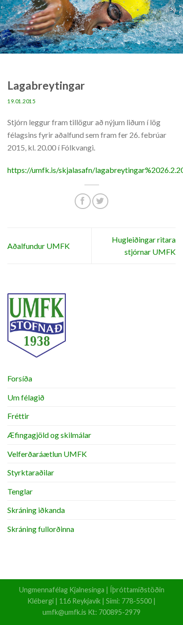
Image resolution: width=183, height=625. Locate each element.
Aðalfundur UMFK (38, 245)
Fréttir (18, 415)
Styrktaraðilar (30, 472)
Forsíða (19, 378)
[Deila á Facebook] (83, 201)
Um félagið (25, 397)
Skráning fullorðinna (40, 528)
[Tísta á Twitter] (100, 201)
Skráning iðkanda (36, 509)
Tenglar (20, 491)
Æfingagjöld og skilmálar (49, 434)
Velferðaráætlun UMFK (47, 453)
